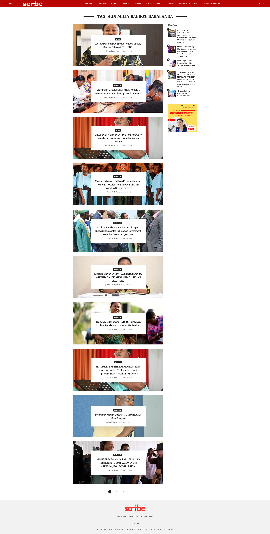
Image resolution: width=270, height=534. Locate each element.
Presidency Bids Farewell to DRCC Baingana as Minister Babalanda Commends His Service (118, 323)
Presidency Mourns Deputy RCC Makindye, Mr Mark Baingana (118, 416)
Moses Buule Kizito (112, 51)
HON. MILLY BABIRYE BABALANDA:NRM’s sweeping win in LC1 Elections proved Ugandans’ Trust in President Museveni (118, 370)
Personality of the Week (188, 3)
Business (114, 3)
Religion (138, 3)
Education (102, 3)
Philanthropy (87, 3)
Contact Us (121, 517)
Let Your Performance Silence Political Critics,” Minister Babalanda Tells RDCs (118, 45)
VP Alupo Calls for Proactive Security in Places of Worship (184, 93)
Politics (160, 3)
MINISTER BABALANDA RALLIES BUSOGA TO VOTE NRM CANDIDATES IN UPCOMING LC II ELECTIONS (118, 277)
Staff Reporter (113, 422)
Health (148, 3)
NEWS (118, 39)
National (117, 85)
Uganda (126, 3)
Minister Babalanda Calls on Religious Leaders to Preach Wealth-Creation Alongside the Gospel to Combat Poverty (118, 185)
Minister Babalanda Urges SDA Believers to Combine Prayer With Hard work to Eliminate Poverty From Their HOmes (186, 51)
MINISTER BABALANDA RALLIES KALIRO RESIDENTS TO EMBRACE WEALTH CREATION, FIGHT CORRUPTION (118, 463)
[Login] (259, 3)
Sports (171, 3)
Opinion (118, 362)
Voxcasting (171, 529)
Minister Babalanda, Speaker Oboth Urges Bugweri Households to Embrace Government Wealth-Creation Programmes (118, 231)
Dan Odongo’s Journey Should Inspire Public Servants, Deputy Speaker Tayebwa (186, 64)
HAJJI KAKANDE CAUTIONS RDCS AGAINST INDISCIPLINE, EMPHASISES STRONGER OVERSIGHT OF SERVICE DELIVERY (186, 36)
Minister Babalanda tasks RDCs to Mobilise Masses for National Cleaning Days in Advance (118, 91)
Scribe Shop (133, 517)
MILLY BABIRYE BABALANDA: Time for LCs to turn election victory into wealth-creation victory (118, 138)
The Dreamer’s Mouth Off (212, 3)
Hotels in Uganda (146, 517)
